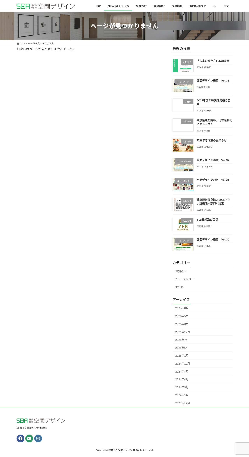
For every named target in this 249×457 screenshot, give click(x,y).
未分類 (179, 287)
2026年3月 (182, 324)
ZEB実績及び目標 (207, 219)
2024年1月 (182, 395)
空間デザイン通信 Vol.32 (213, 160)
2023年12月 (182, 403)
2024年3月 (182, 387)
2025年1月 (182, 355)
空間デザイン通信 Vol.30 (213, 239)
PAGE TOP (239, 439)
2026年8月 (182, 308)
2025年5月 (182, 347)
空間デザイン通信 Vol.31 (213, 179)
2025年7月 (182, 339)
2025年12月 (182, 331)
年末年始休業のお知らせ (212, 140)
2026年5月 (182, 316)
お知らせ (180, 271)
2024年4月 (182, 379)
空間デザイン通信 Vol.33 (213, 80)
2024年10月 (182, 363)
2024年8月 (182, 371)
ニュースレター (184, 279)
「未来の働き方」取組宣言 (213, 60)
